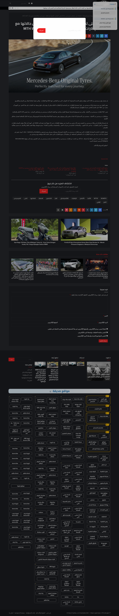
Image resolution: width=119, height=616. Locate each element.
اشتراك (41, 30)
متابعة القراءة (59, 35)
